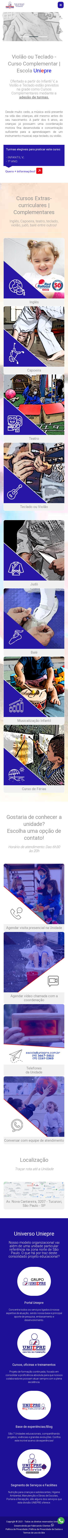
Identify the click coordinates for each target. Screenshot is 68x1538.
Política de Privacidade (17, 1529)
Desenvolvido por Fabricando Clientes (32, 1526)
